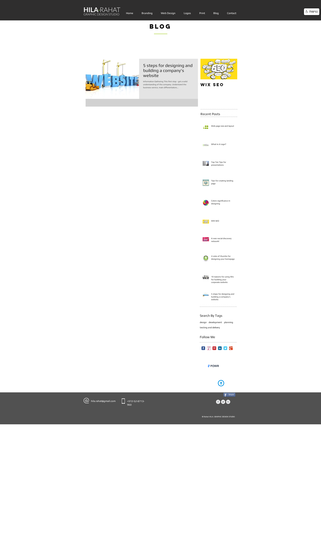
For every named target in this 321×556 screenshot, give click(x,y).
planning (228, 322)
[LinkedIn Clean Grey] (228, 404)
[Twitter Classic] (225, 348)
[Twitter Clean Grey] (223, 404)
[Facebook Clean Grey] (218, 404)
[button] (311, 11)
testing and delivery (210, 327)
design (203, 322)
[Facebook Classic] (203, 348)
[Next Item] (231, 69)
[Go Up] (221, 385)
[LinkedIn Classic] (220, 348)
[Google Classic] (231, 348)
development (215, 322)
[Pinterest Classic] (214, 348)
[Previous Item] (205, 69)
